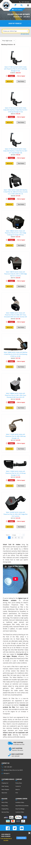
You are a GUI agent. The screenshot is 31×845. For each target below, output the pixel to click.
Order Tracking (5, 786)
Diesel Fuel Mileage (19, 809)
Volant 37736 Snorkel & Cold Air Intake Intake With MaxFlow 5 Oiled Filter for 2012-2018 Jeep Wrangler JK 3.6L (15, 110)
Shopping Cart (5, 783)
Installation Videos (19, 802)
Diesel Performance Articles (21, 805)
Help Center (4, 793)
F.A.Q (16, 793)
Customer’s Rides (19, 812)
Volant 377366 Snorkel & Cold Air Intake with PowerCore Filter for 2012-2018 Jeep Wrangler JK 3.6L (15, 69)
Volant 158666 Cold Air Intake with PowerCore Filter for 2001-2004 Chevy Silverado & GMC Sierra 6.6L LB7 (15, 395)
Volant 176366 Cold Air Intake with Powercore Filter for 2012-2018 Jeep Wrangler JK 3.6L (16, 473)
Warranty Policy (5, 812)
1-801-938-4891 (25, 2)
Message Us (6, 773)
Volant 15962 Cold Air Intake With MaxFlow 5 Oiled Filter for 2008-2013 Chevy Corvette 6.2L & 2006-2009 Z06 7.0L (15, 192)
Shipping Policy (5, 809)
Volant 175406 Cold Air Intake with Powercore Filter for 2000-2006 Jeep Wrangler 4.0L (16, 436)
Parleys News (18, 783)
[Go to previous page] (23, 535)
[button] (15, 23)
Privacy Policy (5, 805)
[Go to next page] (22, 537)
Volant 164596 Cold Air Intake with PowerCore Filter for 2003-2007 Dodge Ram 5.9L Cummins (16, 514)
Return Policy (5, 802)
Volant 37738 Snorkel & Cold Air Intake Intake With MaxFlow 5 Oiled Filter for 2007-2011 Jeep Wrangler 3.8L (15, 151)
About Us (17, 789)
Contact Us (18, 786)
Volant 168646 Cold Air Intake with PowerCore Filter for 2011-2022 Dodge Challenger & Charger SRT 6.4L (15, 233)
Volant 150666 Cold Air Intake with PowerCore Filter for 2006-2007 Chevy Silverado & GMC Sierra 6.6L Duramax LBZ (15, 315)
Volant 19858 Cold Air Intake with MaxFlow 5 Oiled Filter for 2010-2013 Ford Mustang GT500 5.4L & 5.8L (15, 354)
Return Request (5, 789)
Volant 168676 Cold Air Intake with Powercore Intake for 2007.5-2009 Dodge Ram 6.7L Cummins (15, 274)
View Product (21, 81)
